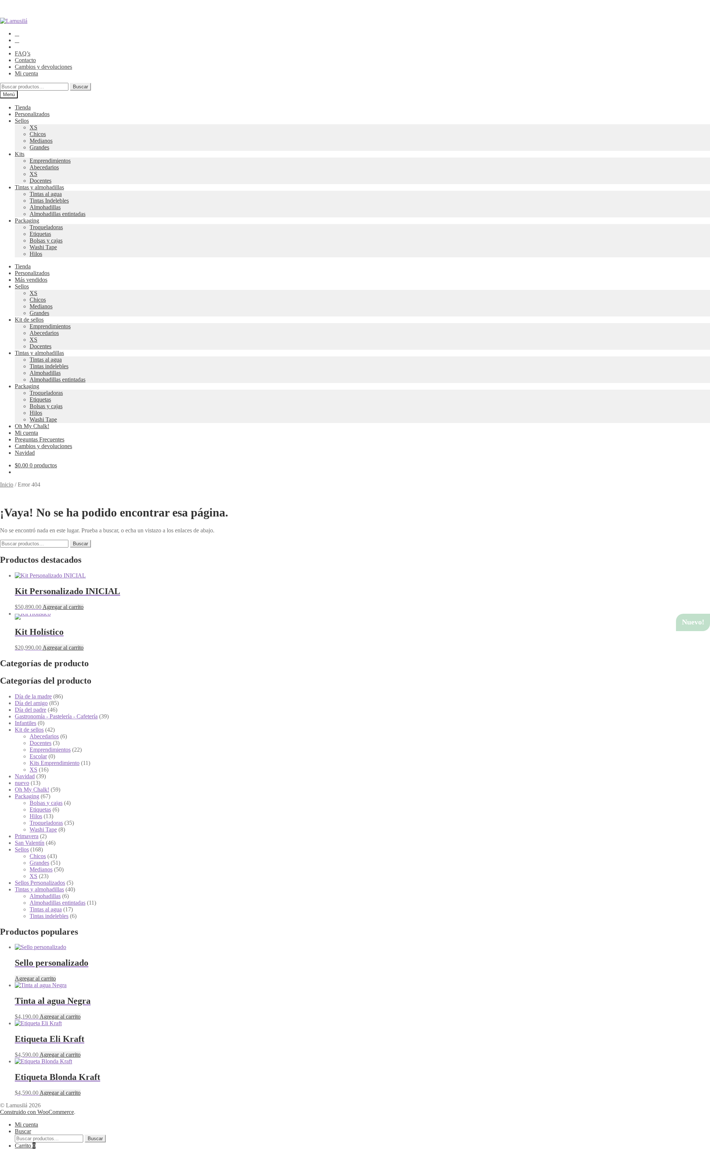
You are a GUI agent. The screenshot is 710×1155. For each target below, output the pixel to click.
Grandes (39, 147)
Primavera (26, 836)
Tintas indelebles (49, 366)
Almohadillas (45, 207)
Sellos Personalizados (40, 883)
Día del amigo (31, 703)
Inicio (6, 484)
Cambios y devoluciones (43, 67)
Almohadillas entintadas (57, 214)
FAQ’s (22, 53)
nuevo (22, 783)
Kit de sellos (29, 319)
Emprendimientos (50, 161)
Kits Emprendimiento (55, 763)
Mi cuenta (26, 73)
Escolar (38, 756)
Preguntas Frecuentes (39, 439)
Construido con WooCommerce (37, 1112)
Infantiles (25, 723)
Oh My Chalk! (32, 426)
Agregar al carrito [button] (63, 607)
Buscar (80, 86)
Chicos (38, 134)
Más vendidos (31, 280)
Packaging (27, 220)
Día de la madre (33, 696)
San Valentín (29, 843)
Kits (19, 154)
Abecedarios (44, 167)
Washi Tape (43, 247)
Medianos (41, 141)
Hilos (36, 254)
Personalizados (32, 114)
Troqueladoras (46, 227)
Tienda (23, 107)
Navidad (25, 453)
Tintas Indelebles (49, 200)
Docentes (40, 180)
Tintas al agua (46, 194)
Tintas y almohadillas (39, 187)
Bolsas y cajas (46, 240)
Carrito (25, 1145)
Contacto (25, 60)
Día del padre (30, 710)
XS (33, 127)
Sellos (22, 121)
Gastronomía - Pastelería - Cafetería (56, 716)
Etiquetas (40, 234)
